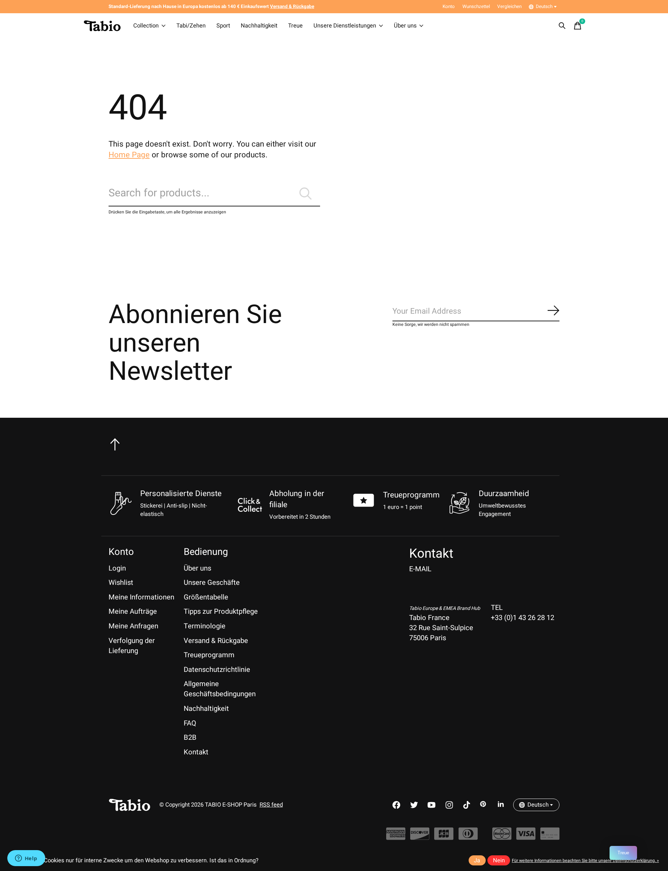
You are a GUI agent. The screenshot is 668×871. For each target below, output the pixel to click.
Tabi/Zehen (191, 26)
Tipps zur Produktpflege (221, 611)
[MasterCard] (501, 837)
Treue (295, 26)
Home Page (129, 154)
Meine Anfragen (133, 626)
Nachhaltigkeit (259, 26)
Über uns (405, 26)
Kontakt (196, 752)
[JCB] (443, 837)
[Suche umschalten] (562, 26)
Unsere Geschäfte (212, 583)
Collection (146, 26)
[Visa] (525, 837)
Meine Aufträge (133, 611)
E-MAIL (420, 569)
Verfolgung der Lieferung (132, 646)
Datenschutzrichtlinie (217, 670)
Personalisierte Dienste (181, 493)
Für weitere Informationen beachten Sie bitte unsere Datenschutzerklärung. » (585, 860)
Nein (499, 860)
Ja (477, 860)
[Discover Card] (419, 837)
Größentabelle (206, 597)
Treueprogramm (411, 495)
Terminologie (204, 626)
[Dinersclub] (468, 837)
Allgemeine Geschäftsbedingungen (220, 689)
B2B (190, 737)
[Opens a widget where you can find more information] (26, 859)
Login (117, 568)
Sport (223, 26)
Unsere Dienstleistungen (344, 26)
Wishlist (121, 583)
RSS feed (271, 805)
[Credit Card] (549, 837)
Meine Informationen (141, 597)
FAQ (190, 723)
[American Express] (395, 837)
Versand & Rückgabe (216, 641)
